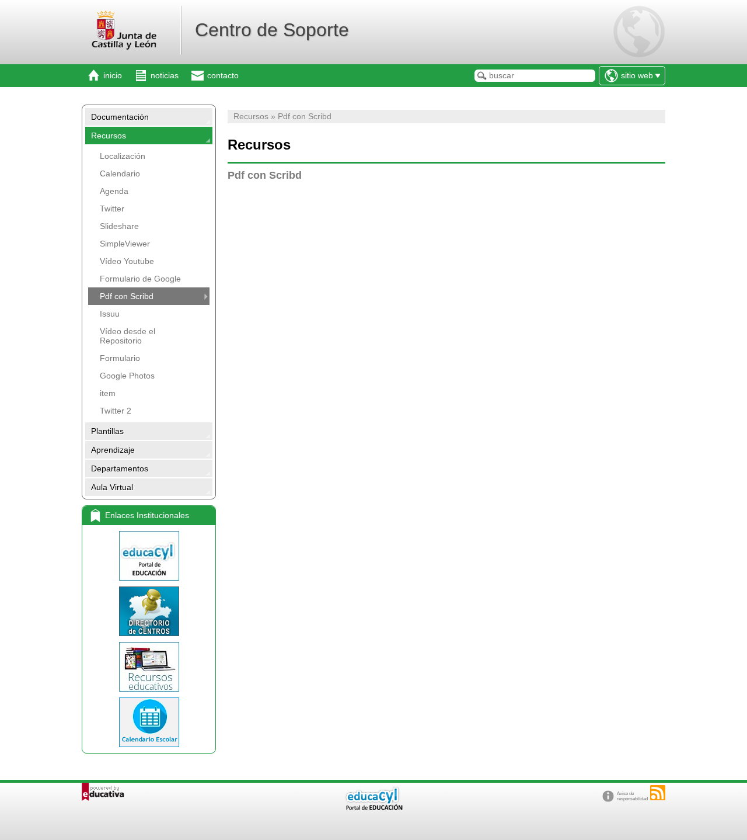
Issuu (110, 313)
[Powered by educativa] (103, 792)
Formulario (120, 358)
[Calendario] (148, 722)
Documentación (120, 117)
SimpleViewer (125, 243)
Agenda (114, 191)
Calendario (120, 173)
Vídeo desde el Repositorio (127, 336)
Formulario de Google (140, 278)
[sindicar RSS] (657, 792)
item (108, 393)
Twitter (112, 208)
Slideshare (119, 226)
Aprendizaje (113, 449)
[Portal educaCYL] (148, 556)
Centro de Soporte (272, 29)
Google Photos (127, 375)
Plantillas (107, 431)
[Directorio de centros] (148, 611)
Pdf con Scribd (126, 296)
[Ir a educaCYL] (373, 808)
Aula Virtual (112, 487)
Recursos (108, 135)
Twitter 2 (115, 410)
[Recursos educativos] (148, 667)
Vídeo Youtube (127, 261)
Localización (122, 156)
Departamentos (119, 468)
